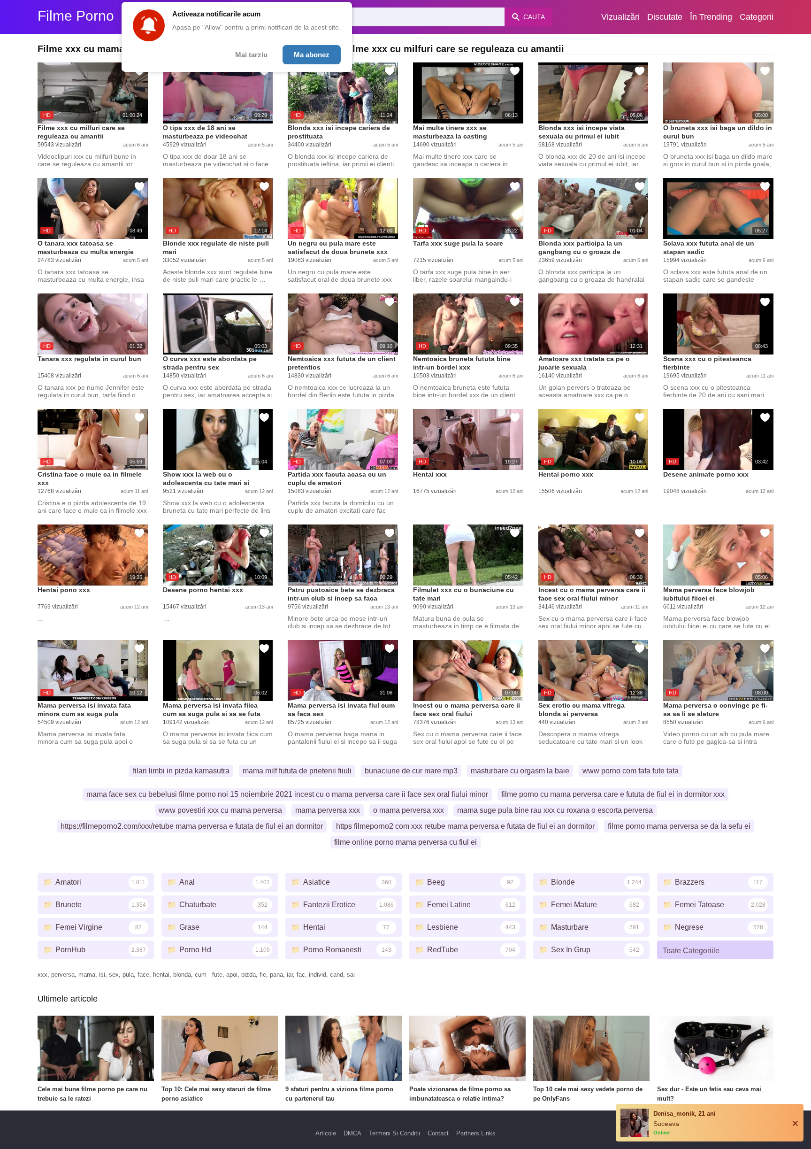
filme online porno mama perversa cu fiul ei (405, 842)
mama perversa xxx (327, 810)
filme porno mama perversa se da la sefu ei (679, 826)
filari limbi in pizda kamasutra (181, 771)
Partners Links (476, 1133)
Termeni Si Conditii (394, 1133)
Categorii (756, 17)
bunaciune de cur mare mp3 (411, 771)
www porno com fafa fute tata (630, 771)
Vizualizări (620, 17)
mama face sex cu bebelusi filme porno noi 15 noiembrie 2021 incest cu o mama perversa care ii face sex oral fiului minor (287, 794)
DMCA (352, 1133)
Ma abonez (311, 55)
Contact (438, 1133)
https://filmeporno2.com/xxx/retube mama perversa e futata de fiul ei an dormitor (192, 826)
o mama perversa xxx (408, 810)
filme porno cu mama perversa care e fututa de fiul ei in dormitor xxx (613, 794)
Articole (325, 1133)
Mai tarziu (251, 55)
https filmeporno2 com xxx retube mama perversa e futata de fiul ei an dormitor (465, 826)
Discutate (664, 17)
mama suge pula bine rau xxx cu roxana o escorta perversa (555, 810)
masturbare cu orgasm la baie (520, 771)
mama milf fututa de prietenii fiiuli (297, 771)
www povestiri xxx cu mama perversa (220, 810)
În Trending (711, 17)
